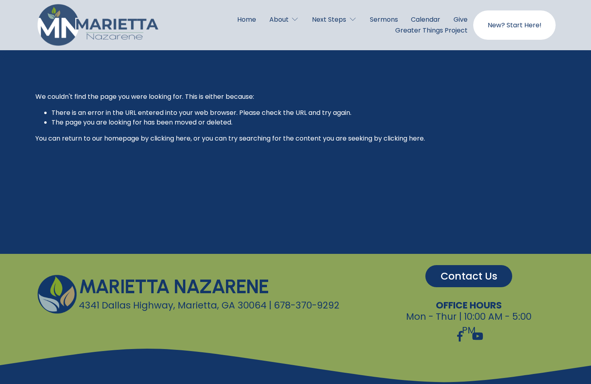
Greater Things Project (431, 30)
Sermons (384, 19)
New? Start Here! (515, 25)
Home (246, 19)
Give (461, 19)
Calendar (425, 19)
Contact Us (469, 276)
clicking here (170, 138)
